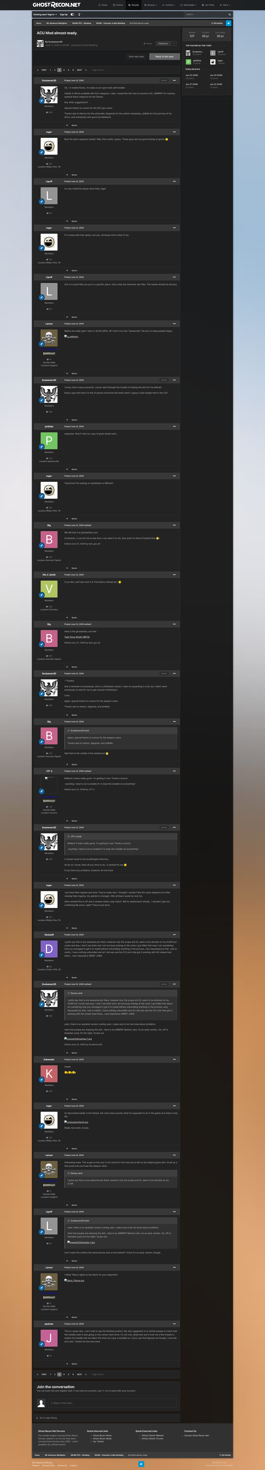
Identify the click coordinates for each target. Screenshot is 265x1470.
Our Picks (209, 5)
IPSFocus (48, 1462)
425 (50, 557)
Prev (44, 70)
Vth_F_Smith (49, 574)
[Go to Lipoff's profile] (49, 195)
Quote (74, 125)
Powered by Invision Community (219, 1465)
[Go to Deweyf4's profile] (49, 949)
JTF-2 (49, 771)
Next (79, 70)
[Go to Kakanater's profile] (49, 1073)
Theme (35, 1465)
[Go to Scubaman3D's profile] (40, 43)
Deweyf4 (49, 934)
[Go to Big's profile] (49, 539)
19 (50, 1355)
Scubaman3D (55, 41)
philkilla (49, 426)
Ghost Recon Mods (102, 1438)
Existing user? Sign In (44, 14)
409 (50, 112)
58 (50, 213)
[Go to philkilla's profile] (49, 440)
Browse (151, 5)
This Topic (217, 14)
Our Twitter (98, 1441)
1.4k (50, 807)
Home (104, 5)
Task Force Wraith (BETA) (77, 637)
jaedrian (49, 1324)
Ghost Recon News (102, 1435)
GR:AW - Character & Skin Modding (80, 45)
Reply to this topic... (63, 1403)
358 (50, 606)
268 (50, 1091)
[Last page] (86, 70)
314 (50, 458)
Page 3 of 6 (97, 70)
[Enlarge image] (166, 139)
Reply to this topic (165, 56)
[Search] (230, 14)
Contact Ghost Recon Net (196, 1435)
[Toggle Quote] (68, 730)
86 (50, 966)
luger (49, 132)
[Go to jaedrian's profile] (49, 1338)
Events (119, 5)
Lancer (49, 323)
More (226, 5)
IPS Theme (36, 1462)
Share (148, 43)
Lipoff (49, 181)
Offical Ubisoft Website (153, 1435)
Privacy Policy (48, 1465)
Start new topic (136, 56)
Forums (135, 5)
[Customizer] (72, 14)
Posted (74, 80)
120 (50, 164)
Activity (169, 5)
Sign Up (63, 14)
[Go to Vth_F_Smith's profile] (49, 589)
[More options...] (174, 80)
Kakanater (49, 1059)
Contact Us (62, 1465)
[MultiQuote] (67, 125)
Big (49, 525)
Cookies (73, 1465)
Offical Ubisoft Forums (152, 1438)
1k (50, 359)
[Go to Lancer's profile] (49, 338)
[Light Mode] (79, 14)
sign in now (103, 1390)
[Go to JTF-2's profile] (49, 785)
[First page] (38, 70)
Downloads (189, 5)
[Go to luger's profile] (49, 146)
